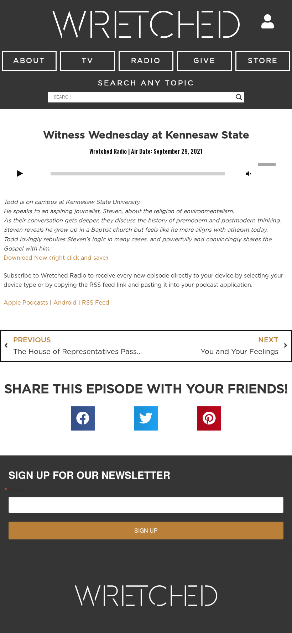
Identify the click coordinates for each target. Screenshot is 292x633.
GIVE (204, 60)
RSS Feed (95, 303)
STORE (263, 60)
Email (16, 489)
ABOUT (29, 60)
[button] (83, 418)
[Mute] (248, 174)
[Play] (20, 174)
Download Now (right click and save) (56, 258)
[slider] (268, 164)
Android (65, 303)
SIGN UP (146, 530)
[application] (146, 173)
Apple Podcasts (26, 303)
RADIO (146, 60)
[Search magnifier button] (239, 97)
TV (88, 60)
